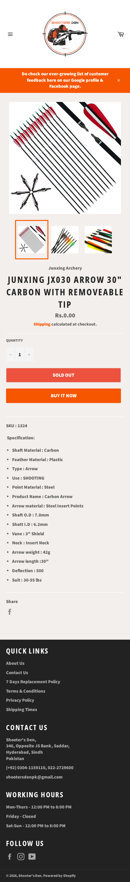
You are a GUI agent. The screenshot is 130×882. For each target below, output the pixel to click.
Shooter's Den (29, 875)
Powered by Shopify (59, 875)
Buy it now (63, 395)
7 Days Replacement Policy (33, 682)
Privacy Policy (20, 700)
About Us (15, 663)
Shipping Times (21, 710)
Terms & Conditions (25, 691)
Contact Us (17, 673)
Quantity (14, 340)
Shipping (42, 324)
